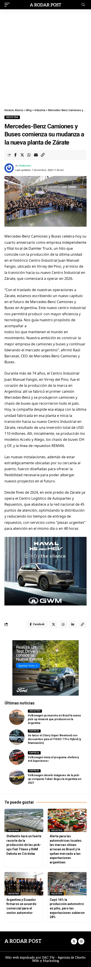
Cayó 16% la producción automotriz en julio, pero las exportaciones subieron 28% (67, 908)
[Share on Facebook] (15, 155)
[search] (83, 4)
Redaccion (25, 165)
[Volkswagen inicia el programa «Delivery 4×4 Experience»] (17, 757)
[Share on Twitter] (22, 155)
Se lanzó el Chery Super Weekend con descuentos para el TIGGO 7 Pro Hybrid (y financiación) (54, 739)
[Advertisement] (45, 57)
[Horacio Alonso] (45, 5)
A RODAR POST (23, 941)
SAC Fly (48, 957)
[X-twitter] (74, 941)
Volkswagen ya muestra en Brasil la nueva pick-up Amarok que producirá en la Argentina (54, 719)
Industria (12, 117)
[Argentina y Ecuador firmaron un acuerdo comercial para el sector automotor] (23, 883)
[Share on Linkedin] (73, 624)
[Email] (36, 155)
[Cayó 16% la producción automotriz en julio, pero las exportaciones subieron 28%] (67, 883)
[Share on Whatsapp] (29, 155)
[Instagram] (81, 941)
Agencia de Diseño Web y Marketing (59, 959)
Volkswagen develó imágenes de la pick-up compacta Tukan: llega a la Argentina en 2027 (54, 779)
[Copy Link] (43, 155)
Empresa (34, 731)
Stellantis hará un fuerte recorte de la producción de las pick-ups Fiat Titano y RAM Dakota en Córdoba (23, 844)
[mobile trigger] (8, 4)
